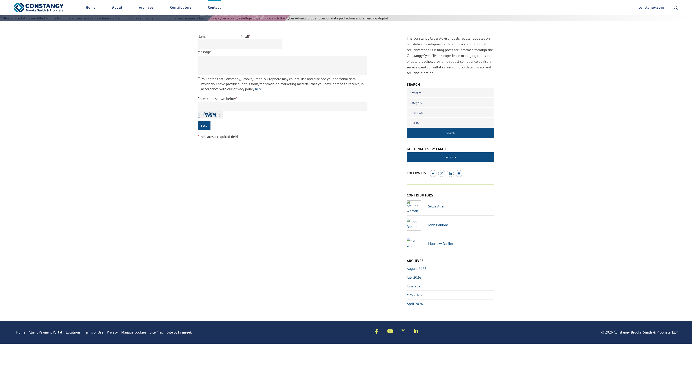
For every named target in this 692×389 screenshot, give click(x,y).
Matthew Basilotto (442, 243)
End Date (416, 123)
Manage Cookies (133, 332)
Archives (146, 7)
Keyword (416, 93)
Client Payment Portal (45, 332)
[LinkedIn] (450, 173)
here (258, 89)
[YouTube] (459, 173)
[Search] (676, 8)
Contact (214, 7)
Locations (73, 332)
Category (416, 103)
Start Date (417, 113)
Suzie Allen (436, 206)
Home (91, 7)
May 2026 (414, 295)
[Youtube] (390, 331)
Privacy (112, 332)
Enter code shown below (217, 98)
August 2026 (416, 268)
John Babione (438, 225)
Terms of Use (93, 332)
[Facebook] (433, 173)
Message (205, 52)
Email (245, 36)
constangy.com (651, 7)
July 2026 (414, 277)
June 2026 (414, 286)
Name (203, 36)
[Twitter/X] (441, 173)
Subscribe (451, 157)
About (117, 7)
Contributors (180, 7)
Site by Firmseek (179, 332)
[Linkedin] (416, 332)
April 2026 (415, 303)
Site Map (156, 332)
